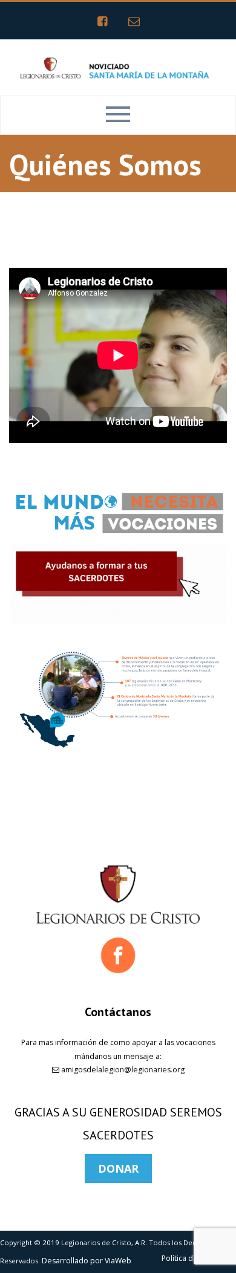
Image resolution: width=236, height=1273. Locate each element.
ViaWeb (118, 1260)
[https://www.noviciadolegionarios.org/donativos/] (118, 584)
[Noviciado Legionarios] (118, 66)
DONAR (118, 1168)
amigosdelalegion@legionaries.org (122, 1069)
